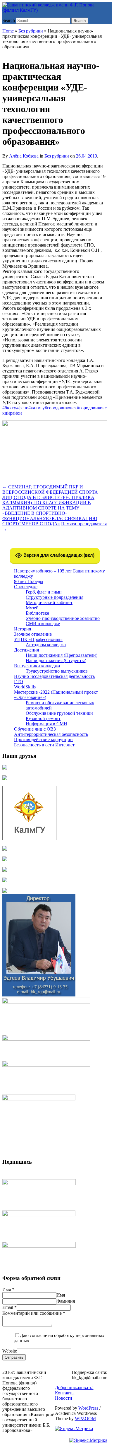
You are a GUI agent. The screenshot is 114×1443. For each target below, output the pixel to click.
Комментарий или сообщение (33, 1313)
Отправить (14, 1357)
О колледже (25, 586)
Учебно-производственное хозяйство (63, 618)
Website (9, 1350)
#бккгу (9, 407)
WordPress (88, 1408)
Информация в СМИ (46, 723)
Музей (32, 607)
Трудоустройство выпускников (57, 671)
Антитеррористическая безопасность (51, 734)
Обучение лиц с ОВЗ (35, 728)
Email (9, 1307)
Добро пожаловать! (74, 1387)
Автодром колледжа (46, 644)
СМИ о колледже (43, 623)
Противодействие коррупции (43, 739)
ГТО (18, 681)
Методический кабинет (49, 602)
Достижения (26, 649)
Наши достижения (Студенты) (56, 660)
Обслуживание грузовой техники (59, 713)
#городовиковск (61, 407)
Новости (63, 1398)
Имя (8, 1289)
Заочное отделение (33, 634)
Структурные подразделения (54, 597)
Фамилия (65, 1301)
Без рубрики (30, 30)
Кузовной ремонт (43, 718)
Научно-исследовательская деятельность (54, 676)
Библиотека (37, 613)
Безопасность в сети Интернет (44, 744)
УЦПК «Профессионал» (38, 639)
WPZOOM (85, 1418)
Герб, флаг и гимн (44, 591)
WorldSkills (25, 686)
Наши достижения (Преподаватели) (61, 655)
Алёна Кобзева (24, 155)
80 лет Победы (28, 581)
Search (8, 20)
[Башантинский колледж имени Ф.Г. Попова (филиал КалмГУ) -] (54, 10)
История (22, 628)
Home (8, 30)
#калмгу (36, 407)
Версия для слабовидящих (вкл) (58, 555)
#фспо (22, 407)
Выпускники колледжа (37, 665)
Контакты (65, 1392)
